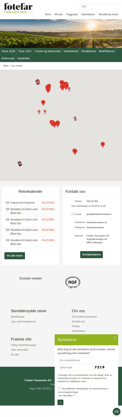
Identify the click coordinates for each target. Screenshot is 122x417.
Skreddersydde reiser (29, 311)
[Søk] (117, 6)
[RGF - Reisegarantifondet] (61, 282)
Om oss (78, 311)
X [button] (115, 337)
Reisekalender (30, 191)
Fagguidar (72, 14)
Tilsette (76, 326)
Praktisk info (21, 339)
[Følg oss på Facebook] (27, 285)
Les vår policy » (66, 395)
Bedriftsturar (17, 316)
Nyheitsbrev (88, 14)
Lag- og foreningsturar (23, 321)
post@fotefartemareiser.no (99, 214)
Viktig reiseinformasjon (24, 345)
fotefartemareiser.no (97, 222)
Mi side (59, 14)
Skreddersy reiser (108, 14)
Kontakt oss (78, 321)
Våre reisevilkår (19, 349)
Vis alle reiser (15, 255)
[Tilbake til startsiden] (18, 8)
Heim (48, 14)
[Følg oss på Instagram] (33, 285)
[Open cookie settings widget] (116, 411)
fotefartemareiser (95, 227)
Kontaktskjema (91, 254)
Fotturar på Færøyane (22, 202)
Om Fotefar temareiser (84, 316)
